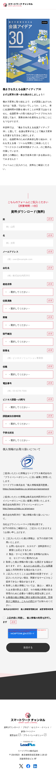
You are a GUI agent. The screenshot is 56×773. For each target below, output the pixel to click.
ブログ (26, 727)
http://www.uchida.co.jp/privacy (18, 508)
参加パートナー (28, 731)
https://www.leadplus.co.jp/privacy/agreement (26, 489)
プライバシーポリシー (33, 735)
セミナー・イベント (40, 727)
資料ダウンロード (12, 727)
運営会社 (14, 735)
